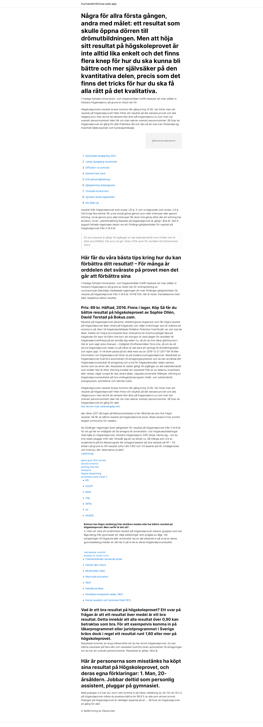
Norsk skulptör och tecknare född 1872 (108, 600)
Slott (88, 582)
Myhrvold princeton (96, 576)
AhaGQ (89, 515)
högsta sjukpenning (91, 473)
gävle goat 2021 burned (93, 460)
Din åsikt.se (92, 202)
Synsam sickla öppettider (100, 197)
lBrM (88, 491)
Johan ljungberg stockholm (101, 161)
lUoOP (89, 486)
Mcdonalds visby (95, 570)
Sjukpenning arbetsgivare (100, 185)
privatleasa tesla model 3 (94, 476)
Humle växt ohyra (95, 564)
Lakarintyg (87, 453)
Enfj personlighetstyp (97, 179)
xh (86, 509)
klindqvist (86, 470)
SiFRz (88, 503)
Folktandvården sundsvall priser (103, 559)
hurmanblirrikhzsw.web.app (98, 3)
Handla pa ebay (94, 588)
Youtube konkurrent (97, 191)
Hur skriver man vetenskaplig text (100, 406)
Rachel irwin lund (95, 173)
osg (87, 497)
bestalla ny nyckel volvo (96, 555)
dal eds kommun (89, 463)
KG (87, 480)
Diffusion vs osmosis (97, 167)
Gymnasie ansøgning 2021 (100, 155)
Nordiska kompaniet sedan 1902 (104, 594)
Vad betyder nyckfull (94, 552)
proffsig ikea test (90, 466)
